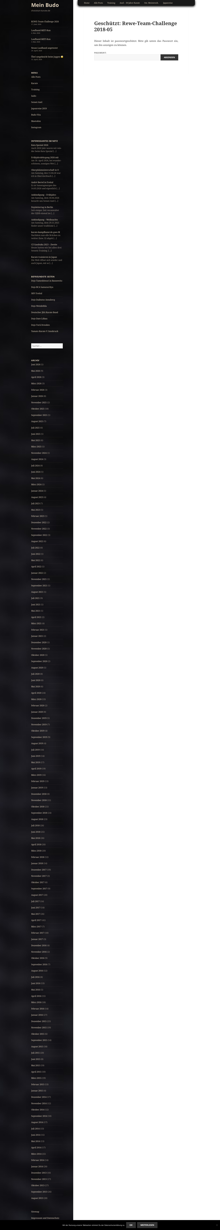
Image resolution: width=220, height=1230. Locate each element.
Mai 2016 (35, 989)
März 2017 (36, 926)
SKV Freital (36, 293)
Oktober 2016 (37, 958)
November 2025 (39, 402)
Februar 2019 (37, 781)
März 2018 (36, 850)
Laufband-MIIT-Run (41, 30)
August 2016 (37, 970)
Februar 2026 (37, 389)
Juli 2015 (35, 1052)
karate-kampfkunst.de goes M (45, 232)
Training (35, 89)
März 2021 (36, 623)
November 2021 (39, 579)
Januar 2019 (37, 787)
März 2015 (36, 1078)
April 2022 (36, 566)
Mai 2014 (35, 1141)
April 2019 (36, 768)
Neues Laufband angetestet (44, 48)
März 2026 (36, 383)
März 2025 (36, 446)
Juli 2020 (35, 673)
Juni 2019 (35, 756)
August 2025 (37, 421)
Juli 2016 (35, 977)
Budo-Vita (36, 114)
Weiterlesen (147, 1225)
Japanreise (168, 3)
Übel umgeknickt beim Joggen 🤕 (47, 56)
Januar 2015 (37, 1090)
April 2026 (36, 377)
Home (87, 3)
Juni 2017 (35, 907)
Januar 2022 (37, 573)
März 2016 (36, 1002)
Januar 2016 (37, 1015)
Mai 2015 (35, 1065)
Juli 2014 (35, 1128)
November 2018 (39, 800)
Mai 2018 (35, 838)
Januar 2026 (37, 396)
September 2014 (39, 1116)
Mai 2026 (35, 370)
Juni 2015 (35, 1059)
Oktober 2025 (37, 408)
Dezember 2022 (38, 522)
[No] (217, 1225)
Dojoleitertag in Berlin (42, 207)
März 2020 (36, 699)
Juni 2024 (35, 471)
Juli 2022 (35, 547)
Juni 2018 (35, 831)
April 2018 (36, 844)
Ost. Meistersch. (151, 3)
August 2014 (37, 1122)
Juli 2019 (35, 749)
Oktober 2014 (37, 1109)
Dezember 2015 (38, 1021)
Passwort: (100, 52)
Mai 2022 (35, 560)
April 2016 (36, 996)
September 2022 (39, 535)
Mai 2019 (35, 762)
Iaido (33, 95)
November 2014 (39, 1103)
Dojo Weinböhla (39, 306)
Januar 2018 (37, 863)
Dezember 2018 (38, 794)
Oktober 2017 (37, 882)
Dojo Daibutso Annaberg (43, 299)
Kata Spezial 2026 (39, 145)
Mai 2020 (35, 686)
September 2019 (39, 737)
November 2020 (39, 648)
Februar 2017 (37, 932)
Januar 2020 (37, 711)
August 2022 (37, 541)
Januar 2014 (37, 1166)
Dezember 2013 (38, 1172)
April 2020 (36, 692)
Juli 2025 (35, 427)
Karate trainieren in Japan (44, 257)
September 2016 (39, 964)
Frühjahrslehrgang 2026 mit (45, 157)
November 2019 (39, 724)
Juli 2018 (35, 825)
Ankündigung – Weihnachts (44, 219)
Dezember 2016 (38, 945)
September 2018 (39, 812)
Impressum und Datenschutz (45, 1218)
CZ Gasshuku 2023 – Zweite (44, 244)
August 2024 (37, 459)
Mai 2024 (35, 478)
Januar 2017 (37, 939)
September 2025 (39, 415)
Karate (34, 83)
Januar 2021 (37, 636)
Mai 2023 (35, 509)
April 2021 (36, 617)
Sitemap (35, 1211)
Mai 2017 (35, 914)
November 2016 (39, 951)
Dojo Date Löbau (39, 318)
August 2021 (37, 592)
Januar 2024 (37, 490)
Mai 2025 (35, 440)
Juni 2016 (35, 983)
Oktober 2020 (37, 655)
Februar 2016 (37, 1008)
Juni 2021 (35, 604)
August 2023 (37, 497)
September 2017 (39, 888)
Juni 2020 (35, 680)
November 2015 (39, 1027)
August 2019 (37, 743)
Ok (131, 1225)
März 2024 (36, 484)
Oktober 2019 (37, 730)
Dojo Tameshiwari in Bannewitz (46, 280)
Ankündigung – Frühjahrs (43, 194)
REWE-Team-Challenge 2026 (45, 21)
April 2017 (36, 920)
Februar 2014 (37, 1160)
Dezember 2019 (38, 718)
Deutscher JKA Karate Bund (44, 312)
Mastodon (36, 121)
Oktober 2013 (37, 1185)
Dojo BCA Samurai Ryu (42, 287)
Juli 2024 (35, 465)
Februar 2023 (37, 516)
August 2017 (37, 895)
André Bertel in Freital (42, 182)
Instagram (36, 127)
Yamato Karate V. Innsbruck (44, 331)
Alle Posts (35, 76)
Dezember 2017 (38, 869)
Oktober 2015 (37, 1034)
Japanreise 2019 (39, 108)
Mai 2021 (35, 610)
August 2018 (37, 819)
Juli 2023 (35, 503)
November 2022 (39, 528)
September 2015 (39, 1040)
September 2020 (39, 661)
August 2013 (37, 1198)
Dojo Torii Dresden (40, 325)
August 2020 (37, 667)
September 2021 (39, 585)
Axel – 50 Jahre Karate (130, 3)
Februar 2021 (37, 629)
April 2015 (36, 1071)
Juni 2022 (35, 554)
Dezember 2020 (38, 642)
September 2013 (39, 1191)
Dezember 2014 (38, 1097)
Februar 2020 (37, 705)
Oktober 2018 (37, 806)
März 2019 (36, 775)
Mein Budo (45, 4)
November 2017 (39, 876)
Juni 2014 (35, 1134)
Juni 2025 (35, 434)
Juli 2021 (35, 598)
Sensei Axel (36, 102)
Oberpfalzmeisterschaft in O (45, 170)
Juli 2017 (35, 901)
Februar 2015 (37, 1084)
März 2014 (36, 1153)
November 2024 (39, 453)
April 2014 (36, 1147)
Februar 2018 (37, 857)
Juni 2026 (35, 364)
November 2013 (39, 1179)
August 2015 (37, 1046)
